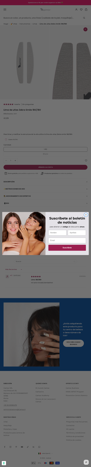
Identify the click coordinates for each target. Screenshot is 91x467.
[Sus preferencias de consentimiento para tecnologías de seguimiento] (4, 463)
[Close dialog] (86, 215)
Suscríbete (67, 248)
